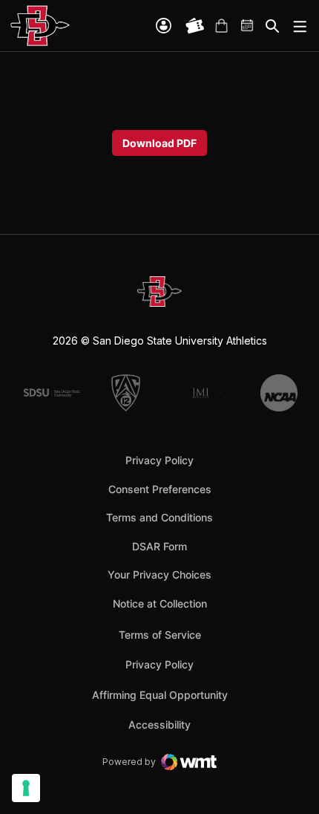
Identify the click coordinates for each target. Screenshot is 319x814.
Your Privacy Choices (159, 574)
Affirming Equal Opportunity (160, 694)
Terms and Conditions (159, 517)
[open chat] (289, 780)
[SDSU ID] (163, 25)
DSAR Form (159, 546)
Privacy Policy (159, 460)
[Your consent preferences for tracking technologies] (26, 788)
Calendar (248, 26)
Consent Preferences (159, 489)
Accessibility (159, 724)
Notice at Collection (160, 603)
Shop (221, 26)
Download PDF (159, 143)
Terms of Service (160, 634)
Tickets (195, 26)
